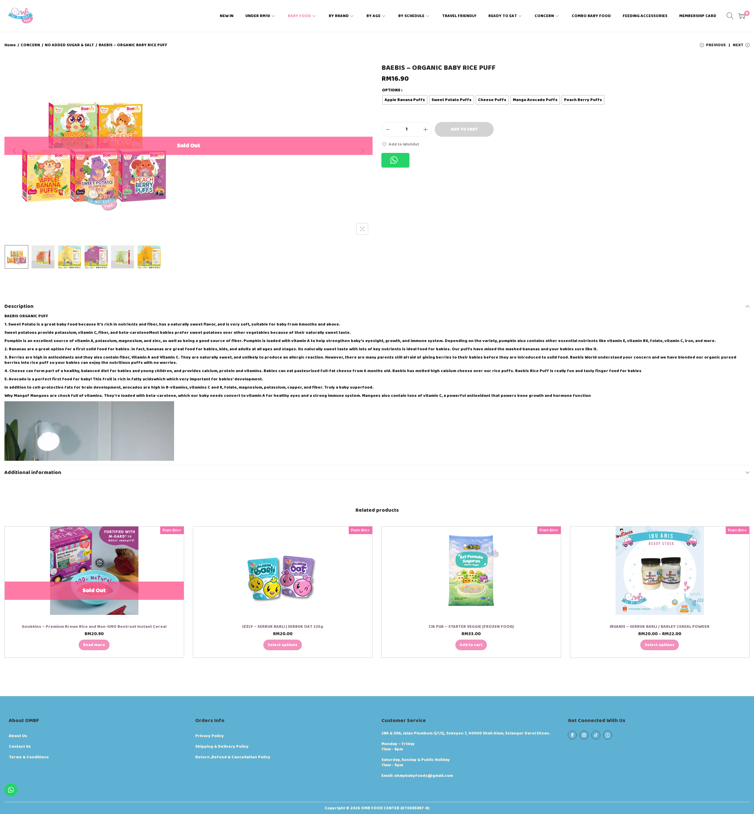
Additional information (32, 472)
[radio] (405, 99)
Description (19, 306)
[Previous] (14, 150)
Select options (282, 644)
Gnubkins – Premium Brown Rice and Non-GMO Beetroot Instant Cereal (94, 626)
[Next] (362, 150)
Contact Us (20, 746)
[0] (741, 15)
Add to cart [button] (471, 644)
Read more (94, 644)
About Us (18, 735)
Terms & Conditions (29, 757)
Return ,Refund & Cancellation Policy (232, 757)
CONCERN (30, 45)
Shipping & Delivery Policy (222, 746)
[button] (400, 144)
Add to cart (464, 129)
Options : (392, 90)
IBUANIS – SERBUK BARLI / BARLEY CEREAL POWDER (660, 626)
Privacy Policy (209, 735)
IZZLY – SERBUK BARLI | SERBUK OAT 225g (282, 626)
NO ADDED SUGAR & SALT (69, 45)
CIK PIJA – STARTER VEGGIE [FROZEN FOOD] (471, 626)
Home (10, 45)
